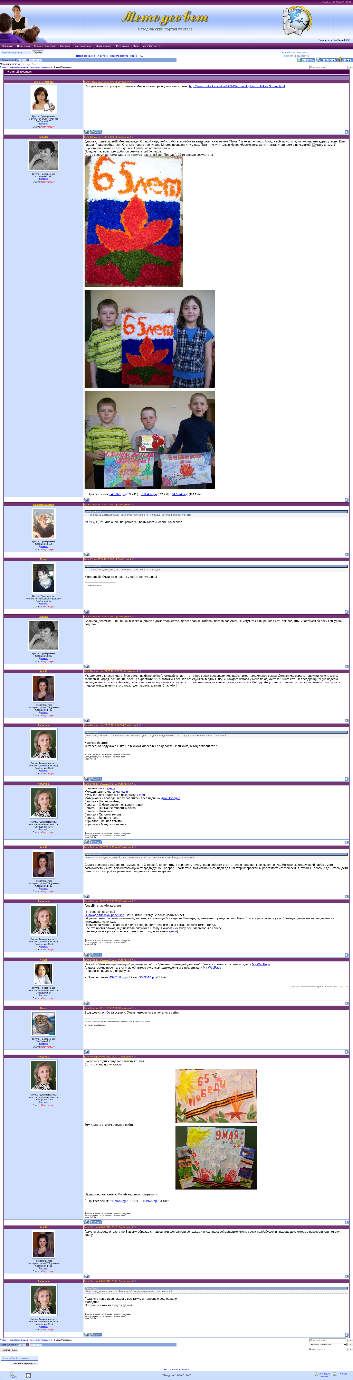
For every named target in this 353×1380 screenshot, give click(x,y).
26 (135, 960)
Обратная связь (103, 46)
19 (133, 559)
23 (135, 784)
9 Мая (140, 794)
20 (133, 616)
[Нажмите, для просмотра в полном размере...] (216, 1122)
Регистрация (122, 46)
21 (140, 671)
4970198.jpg (117, 977)
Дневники (65, 46)
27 (135, 1008)
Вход (136, 46)
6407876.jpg (117, 1201)
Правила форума (119, 56)
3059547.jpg (147, 977)
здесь (111, 788)
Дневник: (43, 123)
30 (134, 1281)
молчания (123, 791)
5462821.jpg (117, 494)
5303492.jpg (149, 494)
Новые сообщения (85, 56)
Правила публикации (45, 46)
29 (134, 1227)
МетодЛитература (152, 46)
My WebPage (261, 964)
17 (133, 137)
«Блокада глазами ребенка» (104, 915)
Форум (3, 67)
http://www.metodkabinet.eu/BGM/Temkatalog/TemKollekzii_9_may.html (237, 86)
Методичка (7, 46)
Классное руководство (41, 67)
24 (135, 847)
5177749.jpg (180, 494)
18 (133, 504)
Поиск (133, 56)
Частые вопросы (82, 46)
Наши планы (23, 46)
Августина (26, 64)
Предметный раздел (18, 67)
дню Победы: (170, 798)
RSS (347, 40)
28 (134, 1056)
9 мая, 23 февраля (62, 67)
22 (140, 725)
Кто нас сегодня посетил (176, 1369)
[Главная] (165, 26)
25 (135, 901)
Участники (102, 56)
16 (133, 82)
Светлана (36, 64)
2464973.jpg (149, 1201)
